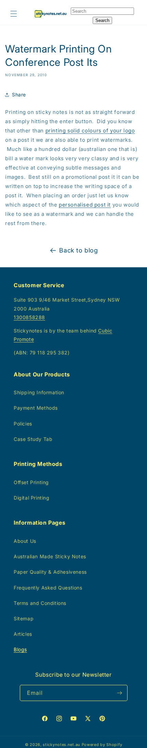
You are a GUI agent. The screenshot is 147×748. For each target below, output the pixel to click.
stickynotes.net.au (61, 744)
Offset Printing (31, 482)
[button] (13, 13)
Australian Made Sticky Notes (50, 556)
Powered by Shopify (102, 744)
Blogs (20, 649)
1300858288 (29, 317)
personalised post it (85, 204)
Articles (23, 634)
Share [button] (19, 94)
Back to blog (78, 250)
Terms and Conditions (40, 603)
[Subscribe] (119, 693)
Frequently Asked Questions (48, 588)
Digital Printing (32, 498)
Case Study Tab (33, 439)
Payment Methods (36, 408)
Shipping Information (39, 392)
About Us (25, 541)
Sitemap (24, 618)
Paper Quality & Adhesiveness (50, 572)
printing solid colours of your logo (90, 130)
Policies (23, 423)
